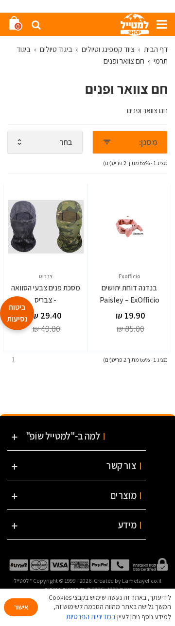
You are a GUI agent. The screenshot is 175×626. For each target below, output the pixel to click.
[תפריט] (158, 24)
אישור (21, 607)
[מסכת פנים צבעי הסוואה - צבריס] (46, 227)
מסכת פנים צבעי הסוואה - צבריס (45, 294)
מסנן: (148, 142)
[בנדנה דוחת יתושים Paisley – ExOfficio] (130, 227)
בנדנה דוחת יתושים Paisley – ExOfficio (129, 294)
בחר (66, 142)
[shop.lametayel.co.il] (135, 24)
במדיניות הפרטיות (91, 616)
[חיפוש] (36, 24)
